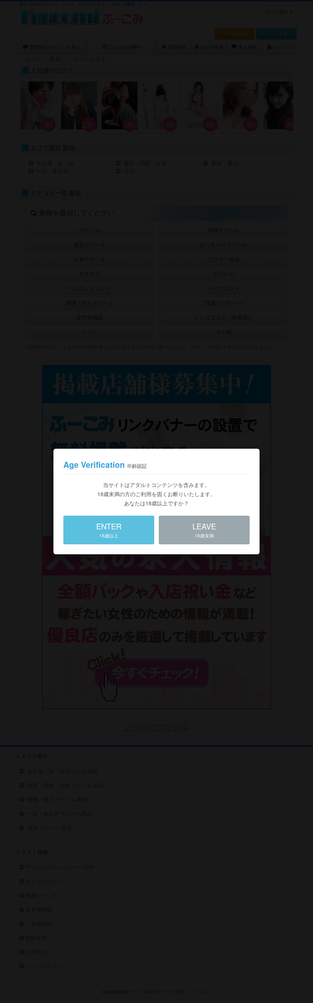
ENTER (108, 530)
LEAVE (204, 530)
